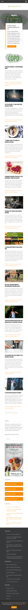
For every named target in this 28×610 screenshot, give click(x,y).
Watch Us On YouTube (11, 484)
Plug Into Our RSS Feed (11, 499)
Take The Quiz (12, 46)
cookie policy (22, 604)
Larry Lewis (15, 82)
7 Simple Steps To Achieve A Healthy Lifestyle (12, 141)
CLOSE (14, 607)
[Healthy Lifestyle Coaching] (14, 475)
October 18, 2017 (8, 406)
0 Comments (19, 83)
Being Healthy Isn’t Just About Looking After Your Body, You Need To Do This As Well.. (14, 519)
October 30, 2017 (8, 334)
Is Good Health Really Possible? (13, 393)
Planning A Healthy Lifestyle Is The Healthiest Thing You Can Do (14, 177)
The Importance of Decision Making (13, 579)
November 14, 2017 (8, 190)
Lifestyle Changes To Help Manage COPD (14, 67)
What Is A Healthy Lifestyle (12, 564)
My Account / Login (10, 588)
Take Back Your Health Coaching (13, 593)
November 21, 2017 (8, 119)
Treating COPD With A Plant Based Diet (13, 248)
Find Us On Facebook (11, 489)
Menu (2, 1)
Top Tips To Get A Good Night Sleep (13, 506)
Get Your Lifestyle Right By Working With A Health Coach (12, 285)
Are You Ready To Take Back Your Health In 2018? (13, 105)
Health (14, 18)
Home (10, 18)
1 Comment (10, 265)
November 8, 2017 (8, 226)
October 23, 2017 (8, 372)
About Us (8, 598)
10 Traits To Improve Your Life (12, 581)
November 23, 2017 (8, 82)
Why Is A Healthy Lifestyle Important (13, 567)
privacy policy (15, 604)
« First (12, 412)
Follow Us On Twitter (10, 494)
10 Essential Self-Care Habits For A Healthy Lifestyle (14, 356)
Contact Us (9, 596)
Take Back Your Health (12, 83)
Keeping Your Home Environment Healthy (13, 212)
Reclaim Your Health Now (11, 554)
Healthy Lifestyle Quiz (11, 572)
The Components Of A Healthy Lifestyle (14, 569)
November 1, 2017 (8, 300)
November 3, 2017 (8, 264)
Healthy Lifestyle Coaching (12, 590)
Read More (7, 85)
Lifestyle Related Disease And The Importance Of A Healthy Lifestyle (14, 321)
